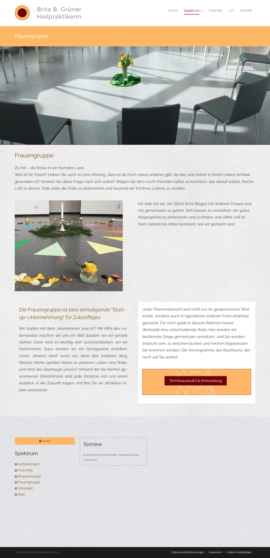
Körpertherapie (29, 476)
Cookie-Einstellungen (239, 552)
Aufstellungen (28, 464)
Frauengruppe (29, 482)
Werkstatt (25, 488)
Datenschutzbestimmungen (187, 552)
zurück (46, 441)
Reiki (21, 494)
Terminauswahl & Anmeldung (195, 380)
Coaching (25, 470)
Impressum (215, 552)
